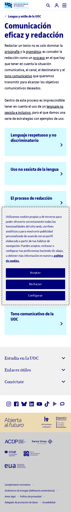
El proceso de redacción (31, 198)
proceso (39, 58)
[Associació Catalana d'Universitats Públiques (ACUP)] (15, 441)
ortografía (12, 51)
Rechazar (35, 284)
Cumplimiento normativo (18, 484)
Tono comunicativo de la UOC (32, 316)
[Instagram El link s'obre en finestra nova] (8, 404)
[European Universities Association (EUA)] (15, 466)
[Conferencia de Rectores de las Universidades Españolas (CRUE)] (11, 453)
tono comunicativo (18, 76)
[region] (35, 256)
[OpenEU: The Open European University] (61, 422)
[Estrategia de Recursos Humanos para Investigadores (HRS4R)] (46, 422)
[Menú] (64, 5)
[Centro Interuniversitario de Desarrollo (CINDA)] (31, 453)
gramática (33, 51)
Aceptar (35, 273)
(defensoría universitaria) (30, 490)
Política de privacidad (31, 496)
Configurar (35, 295)
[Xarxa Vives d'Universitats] (42, 441)
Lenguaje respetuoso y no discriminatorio (33, 137)
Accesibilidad (48, 502)
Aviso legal (10, 496)
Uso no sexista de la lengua (35, 169)
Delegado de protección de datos (21, 502)
